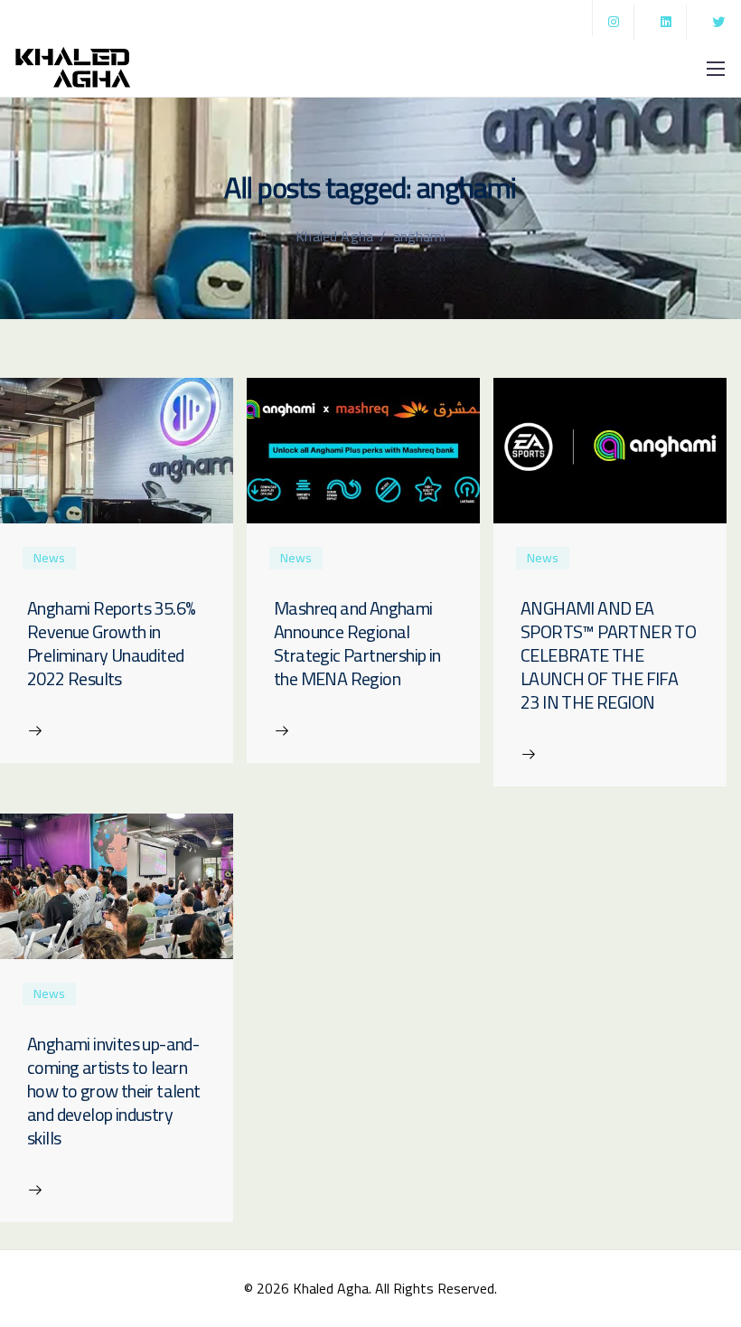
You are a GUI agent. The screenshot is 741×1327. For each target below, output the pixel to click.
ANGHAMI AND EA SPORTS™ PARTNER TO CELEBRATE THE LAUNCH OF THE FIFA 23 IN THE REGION (608, 655)
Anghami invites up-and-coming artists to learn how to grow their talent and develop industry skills (114, 1090)
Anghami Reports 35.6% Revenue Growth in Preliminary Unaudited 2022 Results (111, 643)
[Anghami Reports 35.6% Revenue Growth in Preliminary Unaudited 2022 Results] (116, 448)
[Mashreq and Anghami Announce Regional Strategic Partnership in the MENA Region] (363, 448)
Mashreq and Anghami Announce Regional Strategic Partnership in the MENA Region (357, 643)
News (49, 558)
